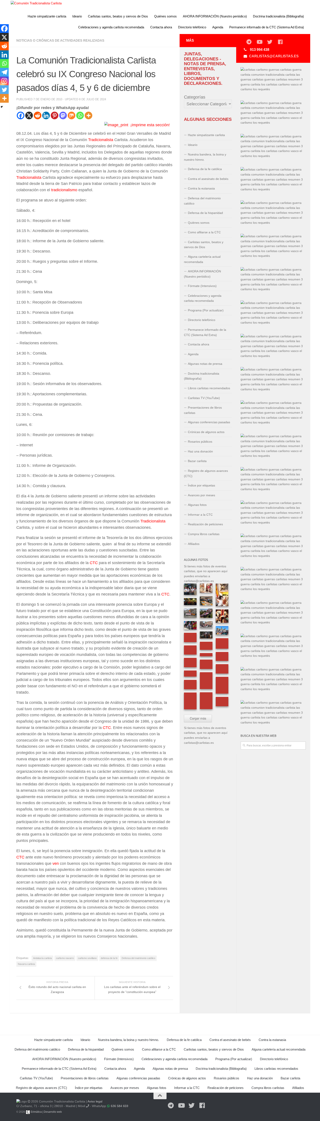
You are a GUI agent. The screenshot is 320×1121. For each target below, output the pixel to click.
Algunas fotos (197, 505)
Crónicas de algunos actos (206, 432)
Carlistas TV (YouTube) (204, 398)
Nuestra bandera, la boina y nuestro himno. (205, 157)
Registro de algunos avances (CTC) (206, 473)
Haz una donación (200, 451)
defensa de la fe (109, 958)
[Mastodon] (63, 115)
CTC (94, 563)
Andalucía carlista (42, 958)
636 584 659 (119, 1106)
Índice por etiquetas (201, 485)
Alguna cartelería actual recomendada (202, 259)
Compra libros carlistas (203, 534)
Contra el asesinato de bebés (208, 179)
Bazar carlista (197, 461)
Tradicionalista (100, 140)
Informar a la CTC (200, 514)
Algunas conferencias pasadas (209, 422)
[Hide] (1, 107)
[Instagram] (4, 81)
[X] (29, 115)
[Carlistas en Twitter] (269, 42)
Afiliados (193, 544)
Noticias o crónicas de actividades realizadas (60, 40)
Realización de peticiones (205, 524)
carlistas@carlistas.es (274, 56)
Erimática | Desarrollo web (46, 1111)
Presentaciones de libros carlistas (203, 410)
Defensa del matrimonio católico (138, 958)
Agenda (217, 27)
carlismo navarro (65, 958)
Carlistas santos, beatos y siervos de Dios (118, 16)
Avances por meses (201, 495)
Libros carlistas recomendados (209, 388)
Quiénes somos (165, 16)
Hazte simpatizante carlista (47, 16)
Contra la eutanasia (201, 188)
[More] (88, 115)
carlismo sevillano (87, 958)
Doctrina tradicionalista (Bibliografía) (278, 16)
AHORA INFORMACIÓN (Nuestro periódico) (215, 16)
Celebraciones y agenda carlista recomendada (111, 27)
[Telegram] (4, 72)
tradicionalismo (64, 190)
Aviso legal (95, 1101)
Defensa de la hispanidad (205, 213)
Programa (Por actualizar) (206, 310)
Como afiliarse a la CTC (204, 232)
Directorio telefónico (192, 27)
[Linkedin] (46, 115)
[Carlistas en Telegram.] (248, 42)
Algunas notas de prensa (205, 363)
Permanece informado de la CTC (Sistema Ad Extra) (266, 27)
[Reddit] (37, 115)
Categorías (194, 97)
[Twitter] (4, 89)
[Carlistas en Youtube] (259, 42)
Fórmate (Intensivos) (202, 286)
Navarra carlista (26, 964)
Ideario (77, 16)
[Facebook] (20, 115)
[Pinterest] (54, 115)
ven (55, 863)
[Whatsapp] (80, 115)
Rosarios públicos (200, 441)
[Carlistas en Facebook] (280, 42)
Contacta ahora (161, 27)
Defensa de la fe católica (205, 169)
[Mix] (71, 115)
